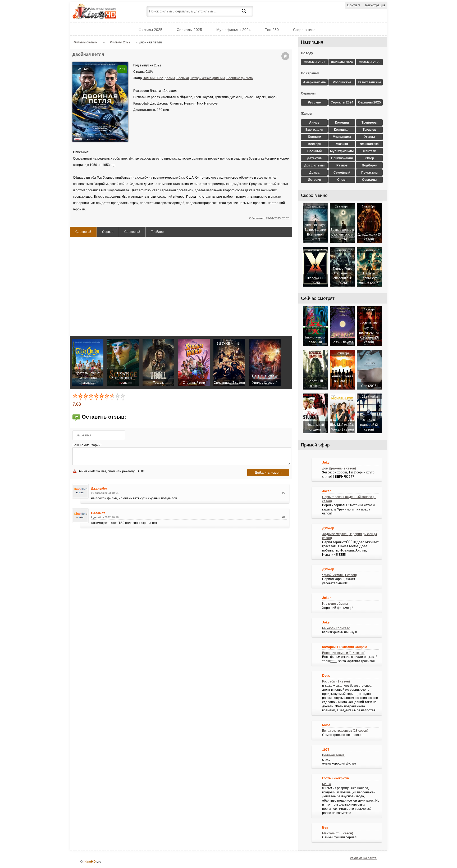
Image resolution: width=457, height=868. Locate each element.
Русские (314, 102)
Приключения (342, 158)
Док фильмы (314, 165)
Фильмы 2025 (150, 30)
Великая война (333, 755)
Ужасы (369, 137)
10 (123, 396)
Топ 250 (272, 30)
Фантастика (369, 144)
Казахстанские (369, 82)
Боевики (182, 78)
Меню (326, 784)
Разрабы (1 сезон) (336, 681)
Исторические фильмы (207, 78)
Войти (354, 5)
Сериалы (369, 180)
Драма (314, 172)
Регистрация (375, 5)
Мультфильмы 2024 (233, 30)
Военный (314, 151)
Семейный (341, 172)
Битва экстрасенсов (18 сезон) (345, 731)
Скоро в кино (304, 30)
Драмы (169, 78)
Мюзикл (342, 144)
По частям (369, 172)
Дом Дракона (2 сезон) (339, 468)
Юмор (369, 158)
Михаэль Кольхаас (336, 628)
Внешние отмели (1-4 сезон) (343, 653)
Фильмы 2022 (153, 78)
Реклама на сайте (363, 858)
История (314, 180)
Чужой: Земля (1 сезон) (339, 575)
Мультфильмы (342, 151)
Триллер (369, 130)
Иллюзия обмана (335, 603)
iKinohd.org (101, 12)
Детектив (314, 158)
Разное (342, 165)
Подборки (369, 165)
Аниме (314, 122)
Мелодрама (342, 137)
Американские (314, 82)
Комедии (342, 122)
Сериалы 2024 (342, 102)
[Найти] (247, 14)
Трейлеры (369, 122)
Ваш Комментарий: (86, 445)
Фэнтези (369, 151)
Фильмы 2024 (342, 62)
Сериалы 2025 (189, 30)
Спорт (342, 180)
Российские (342, 82)
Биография (314, 130)
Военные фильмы (239, 78)
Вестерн (314, 144)
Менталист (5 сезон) (337, 833)
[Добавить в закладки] (285, 56)
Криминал (342, 130)
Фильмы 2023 (314, 62)
